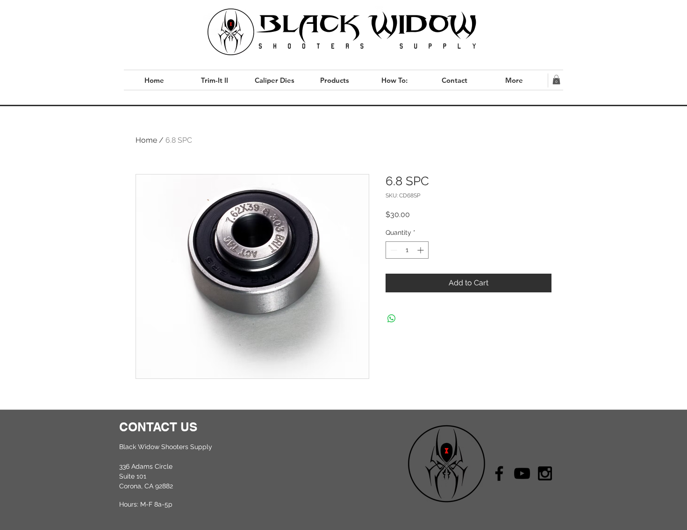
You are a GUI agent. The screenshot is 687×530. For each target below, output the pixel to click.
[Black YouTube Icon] (522, 473)
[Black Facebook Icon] (499, 473)
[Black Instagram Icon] (545, 473)
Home (146, 140)
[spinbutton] (407, 250)
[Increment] (421, 250)
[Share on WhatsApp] (391, 318)
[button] (556, 79)
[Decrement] (393, 250)
